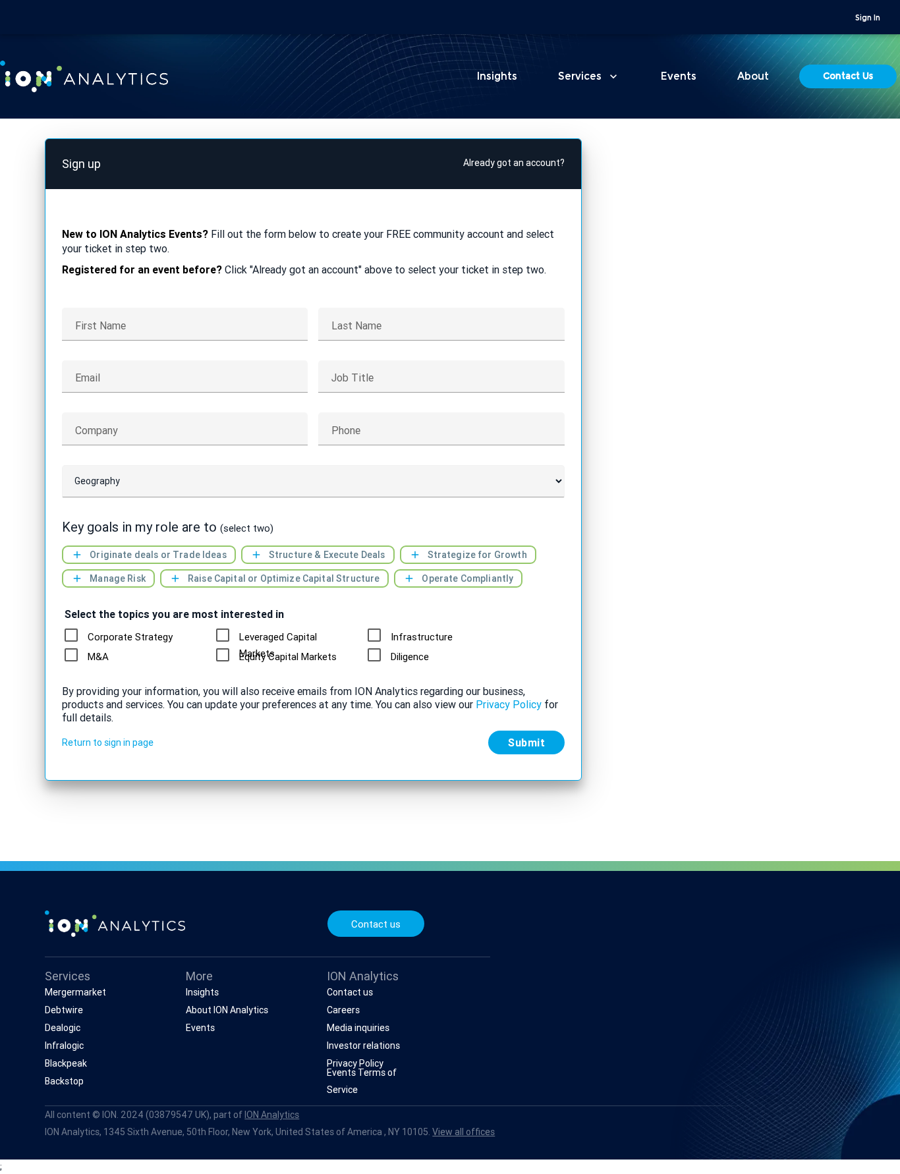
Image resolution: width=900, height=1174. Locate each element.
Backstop (64, 1081)
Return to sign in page (108, 742)
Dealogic (62, 1028)
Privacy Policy (509, 704)
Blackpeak (66, 1063)
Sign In (867, 18)
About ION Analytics (227, 1010)
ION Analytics (271, 1115)
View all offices (463, 1132)
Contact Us (848, 77)
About (753, 77)
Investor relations (363, 1045)
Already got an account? (514, 163)
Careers (343, 1010)
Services (589, 76)
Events (678, 77)
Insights (497, 77)
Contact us (376, 924)
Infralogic (64, 1045)
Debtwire (64, 1010)
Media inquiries (358, 1028)
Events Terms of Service (362, 1081)
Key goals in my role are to (167, 527)
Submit (526, 742)
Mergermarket (75, 992)
